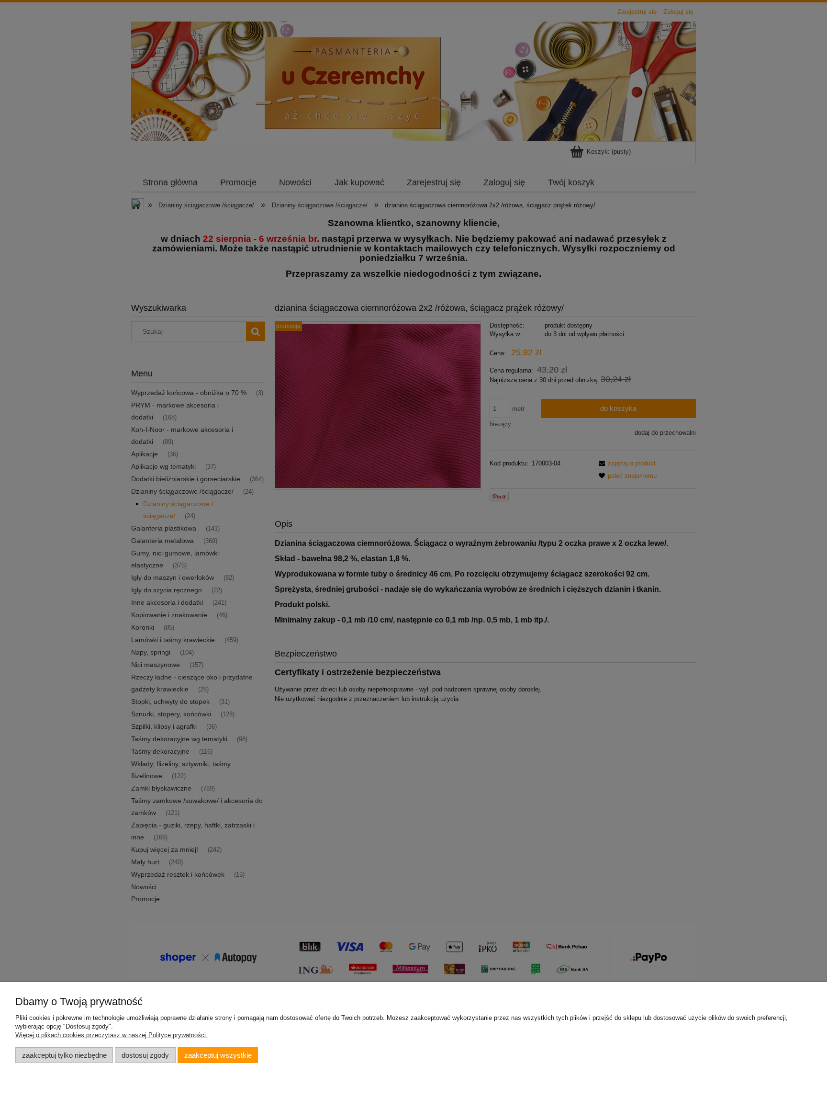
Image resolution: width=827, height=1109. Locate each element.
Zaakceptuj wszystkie (218, 1055)
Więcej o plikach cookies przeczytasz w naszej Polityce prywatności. (111, 1035)
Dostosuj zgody (145, 1055)
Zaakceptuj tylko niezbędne (64, 1055)
